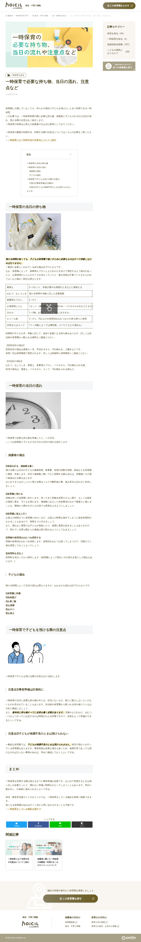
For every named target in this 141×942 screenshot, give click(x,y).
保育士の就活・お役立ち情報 (103, 926)
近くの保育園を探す (71, 898)
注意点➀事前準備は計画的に (41, 183)
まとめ (30, 191)
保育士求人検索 (98, 922)
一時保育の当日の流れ (36, 167)
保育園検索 (70, 922)
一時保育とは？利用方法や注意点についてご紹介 (32, 140)
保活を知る (116, 33)
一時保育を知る (17, 75)
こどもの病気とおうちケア (119, 52)
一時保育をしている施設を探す (23, 809)
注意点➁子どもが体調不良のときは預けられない (50, 187)
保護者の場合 (35, 171)
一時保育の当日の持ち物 (37, 163)
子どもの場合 (35, 175)
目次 (28, 154)
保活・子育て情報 (33, 5)
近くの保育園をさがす (118, 5)
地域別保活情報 (119, 44)
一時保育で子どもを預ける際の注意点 (43, 179)
